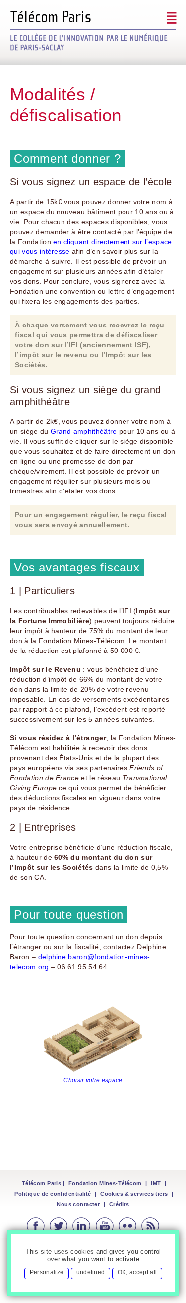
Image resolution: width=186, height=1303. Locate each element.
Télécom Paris (42, 1183)
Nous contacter (78, 1204)
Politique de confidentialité (52, 1194)
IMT (156, 1183)
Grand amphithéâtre (84, 431)
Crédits (119, 1204)
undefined (90, 1272)
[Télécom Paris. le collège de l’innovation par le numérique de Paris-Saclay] (93, 30)
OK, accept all (137, 1272)
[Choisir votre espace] (93, 1040)
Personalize (47, 1272)
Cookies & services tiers (134, 1194)
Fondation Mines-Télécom (105, 1183)
